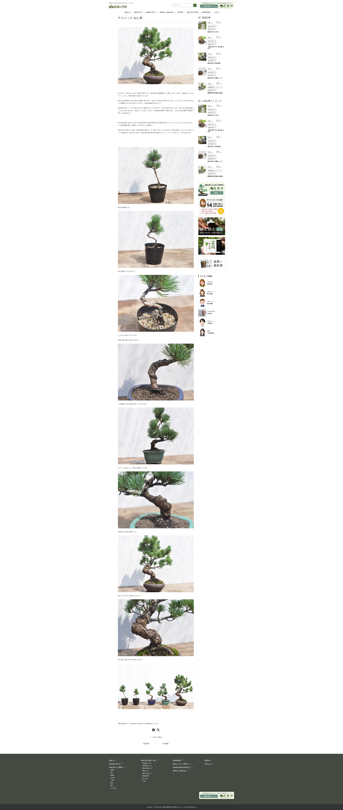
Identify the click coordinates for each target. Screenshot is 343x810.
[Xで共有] (158, 730)
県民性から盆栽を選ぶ (167, 12)
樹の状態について (147, 763)
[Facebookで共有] (153, 730)
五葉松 (112, 770)
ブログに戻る (157, 737)
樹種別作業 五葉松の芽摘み (215, 93)
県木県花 (180, 12)
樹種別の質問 (145, 775)
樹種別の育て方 (151, 12)
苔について (145, 778)
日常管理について (147, 765)
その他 (216, 12)
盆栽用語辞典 (206, 12)
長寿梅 (112, 775)
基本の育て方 (212, 26)
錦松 (111, 785)
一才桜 (112, 780)
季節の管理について (147, 768)
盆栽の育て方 (138, 12)
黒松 (111, 772)
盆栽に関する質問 (192, 12)
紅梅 (111, 782)
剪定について (145, 770)
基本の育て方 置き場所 (214, 63)
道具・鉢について (147, 773)
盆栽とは (127, 12)
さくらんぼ (113, 788)
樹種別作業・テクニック (215, 87)
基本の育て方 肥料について (215, 78)
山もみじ (112, 777)
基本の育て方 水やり (213, 32)
